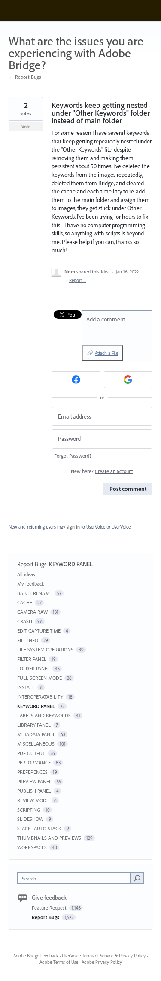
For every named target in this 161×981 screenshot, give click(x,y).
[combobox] (75, 878)
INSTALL (26, 687)
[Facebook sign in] (76, 379)
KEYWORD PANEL (71, 564)
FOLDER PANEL (33, 668)
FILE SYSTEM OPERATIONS (45, 649)
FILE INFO (27, 640)
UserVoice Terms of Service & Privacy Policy (104, 956)
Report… (77, 280)
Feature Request (50, 907)
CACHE (24, 602)
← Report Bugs (25, 77)
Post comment (127, 489)
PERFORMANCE (34, 762)
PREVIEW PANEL (34, 781)
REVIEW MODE (33, 800)
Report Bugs (31, 564)
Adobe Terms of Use (58, 962)
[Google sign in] (128, 379)
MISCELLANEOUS (36, 743)
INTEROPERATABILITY (40, 696)
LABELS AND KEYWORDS (44, 715)
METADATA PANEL (36, 734)
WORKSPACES (32, 847)
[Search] (137, 877)
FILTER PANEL (31, 659)
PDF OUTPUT (31, 753)
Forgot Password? (72, 455)
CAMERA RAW (32, 612)
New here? (102, 471)
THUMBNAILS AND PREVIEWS (49, 838)
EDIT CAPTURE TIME (39, 630)
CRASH (24, 621)
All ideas (26, 574)
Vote (25, 127)
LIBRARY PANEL (34, 725)
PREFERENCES (32, 772)
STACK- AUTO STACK (39, 828)
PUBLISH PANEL (34, 791)
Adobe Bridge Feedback (35, 956)
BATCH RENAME (34, 593)
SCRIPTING (28, 809)
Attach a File (106, 353)
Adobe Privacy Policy (102, 962)
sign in (73, 527)
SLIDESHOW (30, 819)
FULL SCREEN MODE (39, 678)
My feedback (30, 583)
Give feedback (49, 897)
